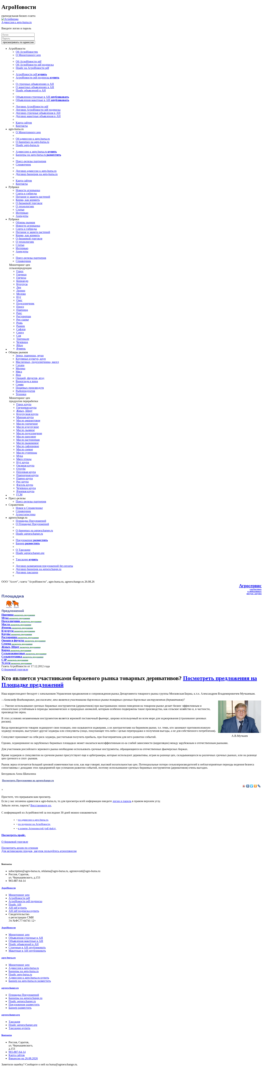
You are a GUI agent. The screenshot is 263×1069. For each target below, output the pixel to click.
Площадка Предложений (31, 520)
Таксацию (27, 559)
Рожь (19, 322)
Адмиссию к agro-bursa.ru (36, 151)
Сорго (20, 332)
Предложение (32, 540)
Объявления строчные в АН (42, 96)
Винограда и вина (27, 381)
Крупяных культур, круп (31, 358)
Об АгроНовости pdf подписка (35, 64)
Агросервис (250, 585)
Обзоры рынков (25, 222)
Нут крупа (22, 462)
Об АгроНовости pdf (28, 61)
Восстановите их (40, 805)
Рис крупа (22, 481)
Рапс (19, 313)
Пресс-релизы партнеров (31, 161)
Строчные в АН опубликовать (27, 947)
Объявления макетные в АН (42, 100)
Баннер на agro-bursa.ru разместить (30, 980)
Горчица (21, 274)
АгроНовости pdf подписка (37, 77)
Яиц (18, 374)
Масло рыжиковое (27, 443)
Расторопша (23, 316)
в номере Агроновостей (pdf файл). (37, 828)
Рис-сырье (22, 319)
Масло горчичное (27, 423)
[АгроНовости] (9, 19)
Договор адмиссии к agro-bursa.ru (36, 170)
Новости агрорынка (28, 190)
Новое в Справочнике (29, 507)
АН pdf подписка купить (24, 910)
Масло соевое (24, 449)
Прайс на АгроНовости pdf (32, 67)
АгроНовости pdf (31, 74)
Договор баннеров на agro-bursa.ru (37, 174)
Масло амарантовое (28, 420)
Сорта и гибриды (26, 193)
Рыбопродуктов (25, 390)
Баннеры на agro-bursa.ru (38, 154)
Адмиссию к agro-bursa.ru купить (29, 977)
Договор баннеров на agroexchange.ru (38, 569)
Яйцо (19, 345)
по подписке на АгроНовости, (34, 824)
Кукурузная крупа (27, 414)
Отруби (21, 468)
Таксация (14, 1021)
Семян (20, 384)
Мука (19, 455)
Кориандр (22, 280)
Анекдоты (22, 216)
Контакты (22, 125)
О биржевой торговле (29, 203)
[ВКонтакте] (248, 786)
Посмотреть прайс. (13, 835)
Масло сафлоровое (27, 446)
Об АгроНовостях (27, 51)
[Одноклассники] (255, 786)
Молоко (21, 293)
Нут (18, 297)
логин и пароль (122, 801)
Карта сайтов (24, 122)
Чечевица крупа (26, 488)
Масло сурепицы (26, 452)
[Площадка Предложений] (12, 611)
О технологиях (25, 206)
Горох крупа (23, 404)
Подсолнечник (25, 303)
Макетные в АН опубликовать (27, 950)
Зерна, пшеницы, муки (30, 355)
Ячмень (21, 348)
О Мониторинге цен (28, 55)
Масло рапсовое (26, 436)
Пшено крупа (24, 478)
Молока (20, 368)
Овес (19, 300)
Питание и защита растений (33, 196)
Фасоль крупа (24, 484)
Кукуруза (22, 284)
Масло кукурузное (27, 426)
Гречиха (21, 277)
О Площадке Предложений (32, 524)
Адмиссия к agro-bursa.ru (16, 22)
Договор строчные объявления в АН (38, 112)
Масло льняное (25, 430)
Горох (19, 271)
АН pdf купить (18, 907)
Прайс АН (15, 904)
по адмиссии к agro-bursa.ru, (33, 819)
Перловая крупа (26, 472)
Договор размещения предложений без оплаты (44, 565)
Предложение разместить (24, 1004)
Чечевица (22, 342)
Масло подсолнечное (29, 433)
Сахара (20, 365)
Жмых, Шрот (24, 410)
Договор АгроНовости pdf (32, 106)
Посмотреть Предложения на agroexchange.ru (28, 780)
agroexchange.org (10, 1014)
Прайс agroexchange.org (30, 553)
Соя (18, 335)
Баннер (28, 543)
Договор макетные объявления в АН (38, 116)
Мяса (19, 371)
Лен (18, 287)
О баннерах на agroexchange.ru (34, 530)
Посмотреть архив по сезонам (19, 847)
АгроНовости (8, 888)
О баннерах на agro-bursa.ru (32, 141)
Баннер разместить (20, 1007)
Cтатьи (20, 209)
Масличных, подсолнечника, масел (37, 361)
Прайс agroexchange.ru (29, 533)
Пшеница (22, 309)
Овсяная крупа (25, 465)
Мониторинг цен (19, 894)
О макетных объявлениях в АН (35, 87)
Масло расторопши (28, 439)
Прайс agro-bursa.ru (27, 145)
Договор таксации (27, 572)
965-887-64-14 (17, 1051)
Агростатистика (25, 514)
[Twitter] (252, 786)
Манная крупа (25, 417)
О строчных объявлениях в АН (35, 84)
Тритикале (22, 338)
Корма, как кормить (28, 199)
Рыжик (20, 326)
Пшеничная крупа (27, 475)
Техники (21, 394)
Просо (20, 306)
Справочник (23, 164)
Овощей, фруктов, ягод (30, 378)
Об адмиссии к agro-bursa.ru (33, 138)
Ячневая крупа (25, 491)
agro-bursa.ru (8, 957)
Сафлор (21, 329)
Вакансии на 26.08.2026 (23, 1058)
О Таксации (23, 549)
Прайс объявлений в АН (31, 90)
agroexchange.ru (10, 988)
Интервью (22, 212)
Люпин (20, 290)
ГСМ (19, 494)
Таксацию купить (19, 1028)
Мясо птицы (23, 459)
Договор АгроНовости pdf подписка (38, 109)
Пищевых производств (30, 387)
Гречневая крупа (26, 407)
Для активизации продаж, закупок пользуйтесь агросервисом (39, 851)
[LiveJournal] (259, 786)
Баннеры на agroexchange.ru (25, 998)
